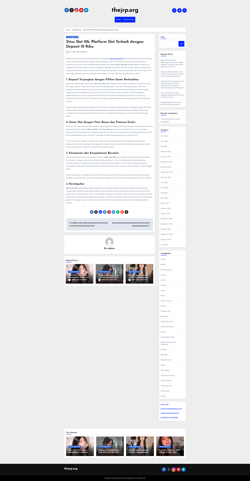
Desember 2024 (167, 219)
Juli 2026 (164, 136)
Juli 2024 (164, 245)
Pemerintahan (166, 360)
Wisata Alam (165, 391)
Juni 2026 (164, 141)
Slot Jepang (165, 370)
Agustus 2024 (166, 239)
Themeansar (140, 478)
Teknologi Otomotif (168, 375)
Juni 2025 (164, 188)
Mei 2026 (164, 146)
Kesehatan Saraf (167, 321)
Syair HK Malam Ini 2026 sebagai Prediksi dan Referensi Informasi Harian (172, 95)
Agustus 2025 (166, 177)
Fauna (163, 290)
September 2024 (167, 234)
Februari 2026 (166, 151)
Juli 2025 (164, 182)
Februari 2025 (166, 208)
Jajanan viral (166, 311)
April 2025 (164, 198)
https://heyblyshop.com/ (170, 413)
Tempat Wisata (166, 380)
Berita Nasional (166, 270)
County (163, 275)
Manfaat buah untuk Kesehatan (168, 343)
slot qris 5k (165, 404)
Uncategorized (72, 37)
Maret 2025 (165, 203)
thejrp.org (125, 10)
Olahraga (164, 355)
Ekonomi (164, 285)
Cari (163, 37)
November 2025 (167, 162)
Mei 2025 (164, 193)
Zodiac (163, 396)
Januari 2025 (166, 214)
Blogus (131, 478)
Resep (163, 365)
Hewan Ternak (166, 301)
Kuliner (163, 332)
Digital (163, 280)
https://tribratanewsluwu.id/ (171, 409)
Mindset (164, 349)
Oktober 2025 (166, 167)
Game (163, 296)
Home (118, 19)
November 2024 (167, 224)
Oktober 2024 (166, 229)
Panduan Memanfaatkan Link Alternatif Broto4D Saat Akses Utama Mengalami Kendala (172, 74)
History (163, 306)
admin (74, 52)
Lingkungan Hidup (167, 337)
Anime (163, 259)
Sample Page (129, 19)
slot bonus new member (169, 417)
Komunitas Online (167, 327)
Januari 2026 (166, 157)
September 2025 (167, 172)
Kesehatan (165, 316)
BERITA (163, 264)
